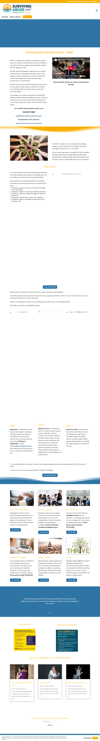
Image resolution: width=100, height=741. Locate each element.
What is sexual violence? (76, 683)
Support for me (45, 683)
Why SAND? (50, 166)
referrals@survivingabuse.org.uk (21, 446)
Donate (27, 17)
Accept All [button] (95, 738)
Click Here (15, 530)
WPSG (37, 119)
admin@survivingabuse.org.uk (32, 116)
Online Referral (50, 475)
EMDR (30, 119)
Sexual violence (21, 689)
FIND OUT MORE (50, 287)
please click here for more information (29, 123)
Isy (14, 689)
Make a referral (15, 17)
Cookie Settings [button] (87, 738)
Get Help (5, 17)
